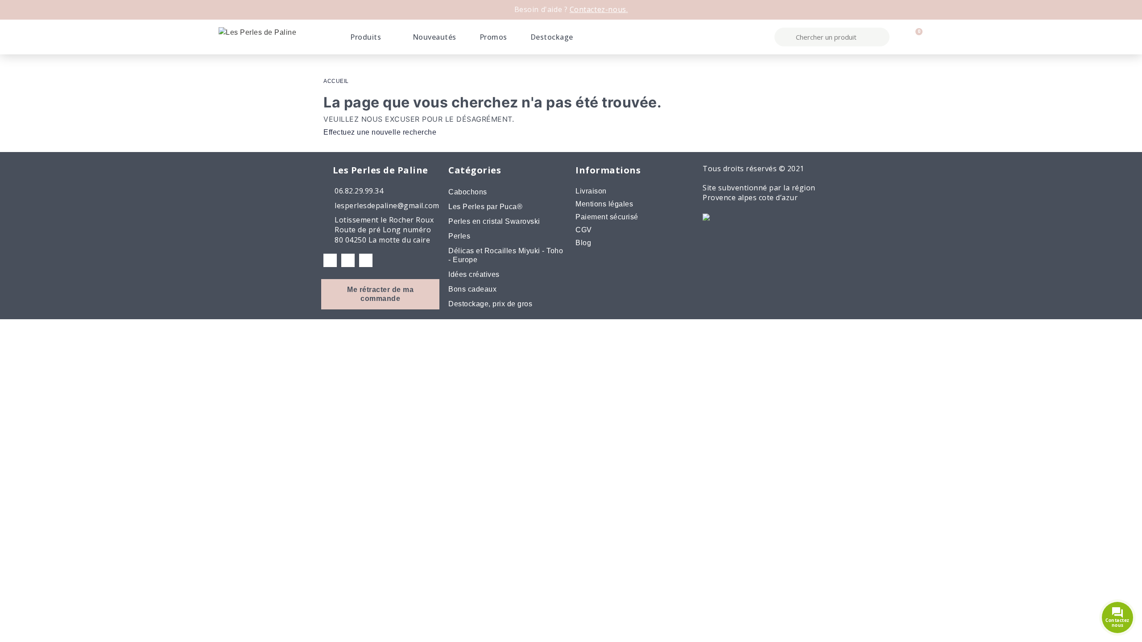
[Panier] (915, 37)
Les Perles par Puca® (485, 206)
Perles (459, 236)
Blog (583, 243)
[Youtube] (365, 260)
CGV (583, 230)
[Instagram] (348, 260)
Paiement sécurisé (606, 217)
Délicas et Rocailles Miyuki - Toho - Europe (505, 255)
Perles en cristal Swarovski (494, 221)
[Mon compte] (899, 37)
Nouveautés (434, 37)
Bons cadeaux (472, 289)
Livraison (591, 191)
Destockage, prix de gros (490, 304)
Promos (493, 37)
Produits (365, 37)
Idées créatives (474, 274)
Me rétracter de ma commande (380, 294)
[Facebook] (330, 260)
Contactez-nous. (599, 9)
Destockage (551, 37)
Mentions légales (604, 204)
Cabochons (467, 192)
